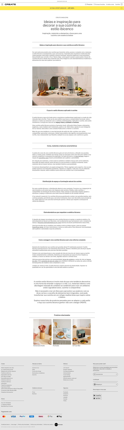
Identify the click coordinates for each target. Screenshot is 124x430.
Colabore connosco (37, 388)
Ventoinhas (4, 383)
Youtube (65, 399)
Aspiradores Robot (5, 387)
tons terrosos (79, 156)
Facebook (65, 392)
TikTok (64, 400)
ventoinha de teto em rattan (49, 261)
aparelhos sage (44, 158)
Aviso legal (13, 424)
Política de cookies (48, 424)
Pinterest (65, 395)
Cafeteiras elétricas (6, 380)
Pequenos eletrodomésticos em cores (49, 222)
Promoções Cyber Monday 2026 (8, 390)
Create (3, 363)
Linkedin (65, 397)
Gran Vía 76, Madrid (6, 402)
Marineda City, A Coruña (7, 406)
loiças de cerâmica (68, 259)
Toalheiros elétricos (6, 373)
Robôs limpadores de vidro (7, 367)
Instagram (65, 393)
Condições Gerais (5, 424)
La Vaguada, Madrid (6, 404)
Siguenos (65, 388)
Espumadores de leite (6, 374)
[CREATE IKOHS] (10, 4)
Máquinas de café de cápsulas (8, 371)
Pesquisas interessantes (7, 392)
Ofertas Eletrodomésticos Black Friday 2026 (12, 388)
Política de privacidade (23, 424)
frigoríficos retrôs (37, 227)
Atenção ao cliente (37, 363)
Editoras (65, 363)
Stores (3, 398)
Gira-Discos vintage (6, 376)
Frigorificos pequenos (6, 385)
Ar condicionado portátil (7, 369)
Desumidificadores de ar (7, 378)
